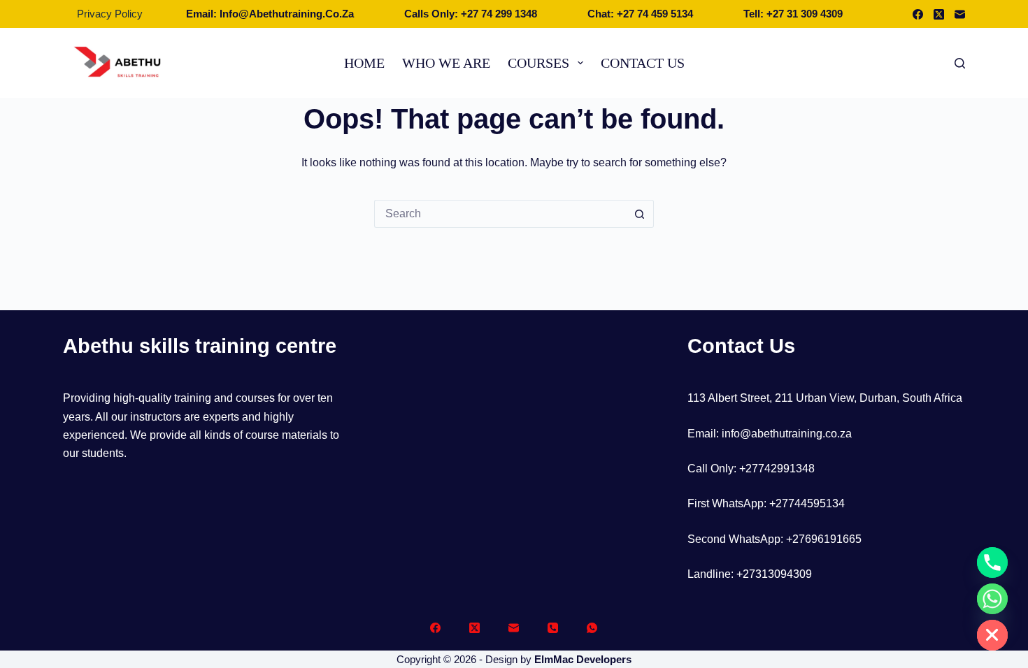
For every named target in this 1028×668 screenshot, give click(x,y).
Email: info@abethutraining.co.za (270, 14)
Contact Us (643, 63)
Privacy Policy (110, 14)
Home (364, 63)
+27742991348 (777, 468)
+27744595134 (807, 503)
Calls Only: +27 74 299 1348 (470, 14)
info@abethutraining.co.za (787, 434)
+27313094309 (774, 574)
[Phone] (553, 628)
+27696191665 (824, 539)
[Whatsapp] (992, 598)
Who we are (446, 63)
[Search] (960, 63)
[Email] (960, 14)
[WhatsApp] (592, 628)
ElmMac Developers (582, 659)
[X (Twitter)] (939, 14)
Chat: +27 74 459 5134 (640, 14)
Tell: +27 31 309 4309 (793, 14)
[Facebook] (918, 14)
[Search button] (640, 214)
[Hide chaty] (992, 635)
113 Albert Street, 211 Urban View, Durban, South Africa (824, 398)
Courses (538, 63)
